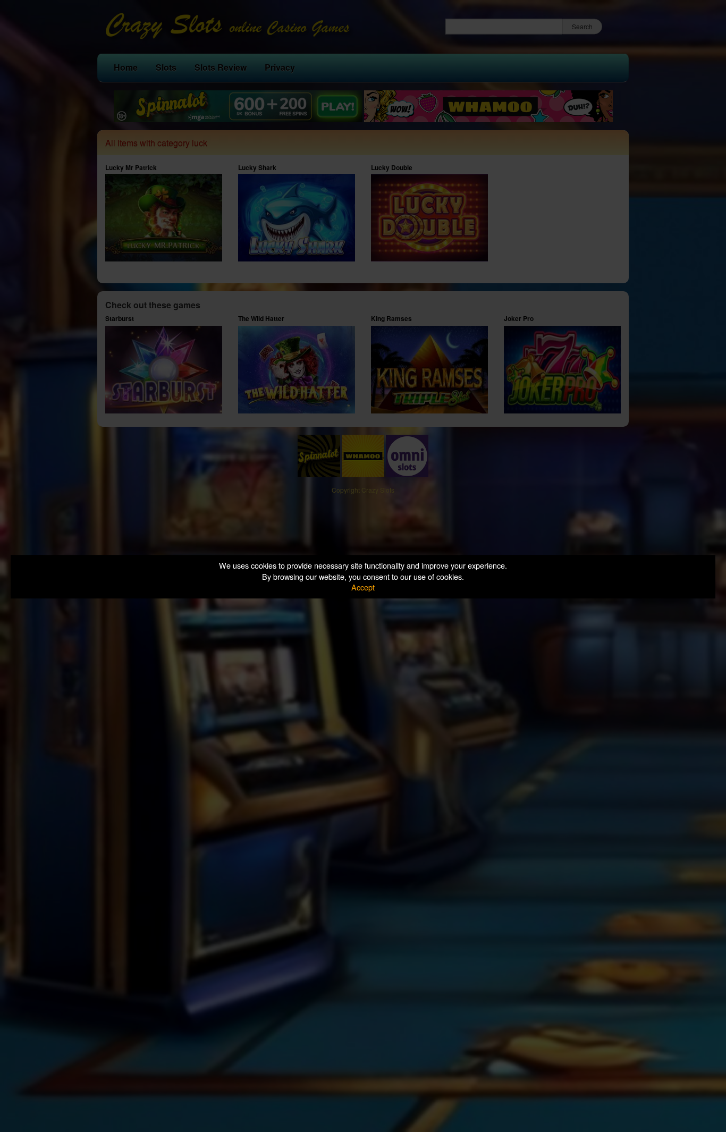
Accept (363, 587)
